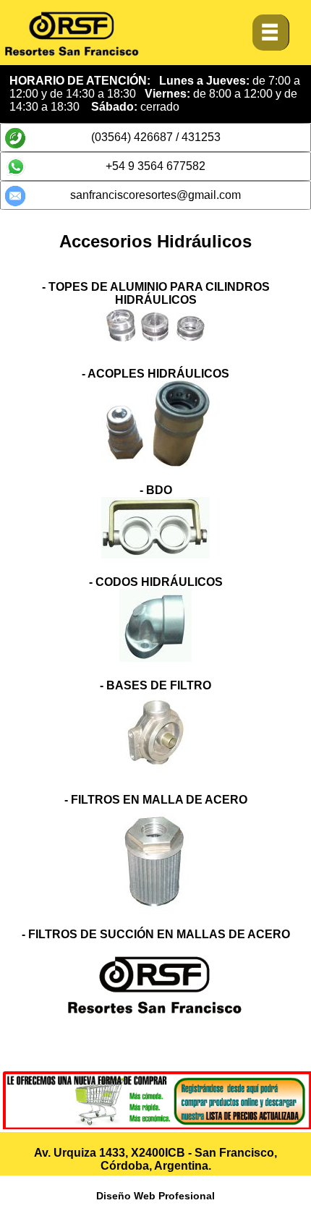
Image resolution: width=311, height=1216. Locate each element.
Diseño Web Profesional (155, 1196)
